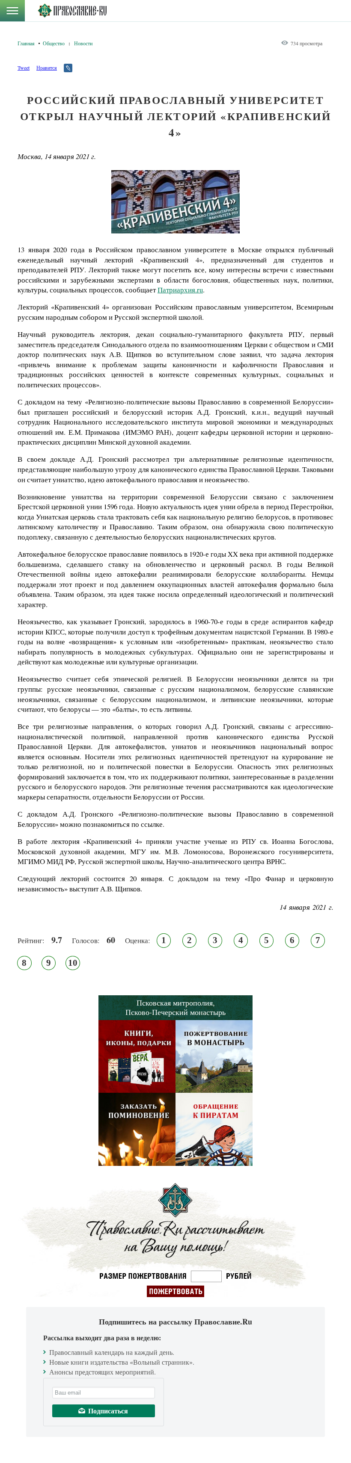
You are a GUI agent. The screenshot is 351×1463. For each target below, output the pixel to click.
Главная (26, 43)
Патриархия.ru (180, 290)
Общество (54, 43)
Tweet (24, 67)
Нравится (46, 67)
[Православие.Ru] (72, 10)
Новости (83, 43)
